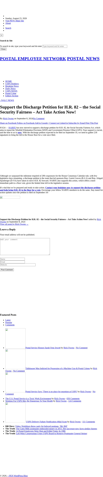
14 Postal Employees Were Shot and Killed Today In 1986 (40, 431)
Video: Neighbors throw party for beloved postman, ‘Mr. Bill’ (41, 426)
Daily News (10, 88)
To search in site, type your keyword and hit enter (21, 46)
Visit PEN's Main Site (14, 21)
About (8, 23)
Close (3, 49)
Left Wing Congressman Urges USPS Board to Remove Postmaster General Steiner (51, 433)
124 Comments (74, 401)
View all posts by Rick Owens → (14, 224)
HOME (8, 81)
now (20, 132)
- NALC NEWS (7, 100)
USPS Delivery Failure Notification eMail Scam (46, 422)
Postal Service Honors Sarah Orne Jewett (42, 348)
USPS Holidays (12, 84)
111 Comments (88, 422)
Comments (9, 325)
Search (8, 28)
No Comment (38, 118)
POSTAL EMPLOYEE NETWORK (33, 58)
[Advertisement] (49, 6)
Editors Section (11, 96)
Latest (7, 320)
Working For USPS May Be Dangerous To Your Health (29, 401)
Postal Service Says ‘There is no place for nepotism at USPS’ (51, 391)
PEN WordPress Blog (18, 476)
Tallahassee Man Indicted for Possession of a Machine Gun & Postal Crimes (57, 368)
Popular (8, 322)
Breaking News (12, 86)
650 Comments (73, 398)
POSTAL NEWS (83, 58)
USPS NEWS (11, 91)
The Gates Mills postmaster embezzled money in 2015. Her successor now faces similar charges (56, 429)
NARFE (12, 128)
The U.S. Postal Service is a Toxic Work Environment (28, 398)
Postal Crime (10, 93)
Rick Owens (8, 118)
